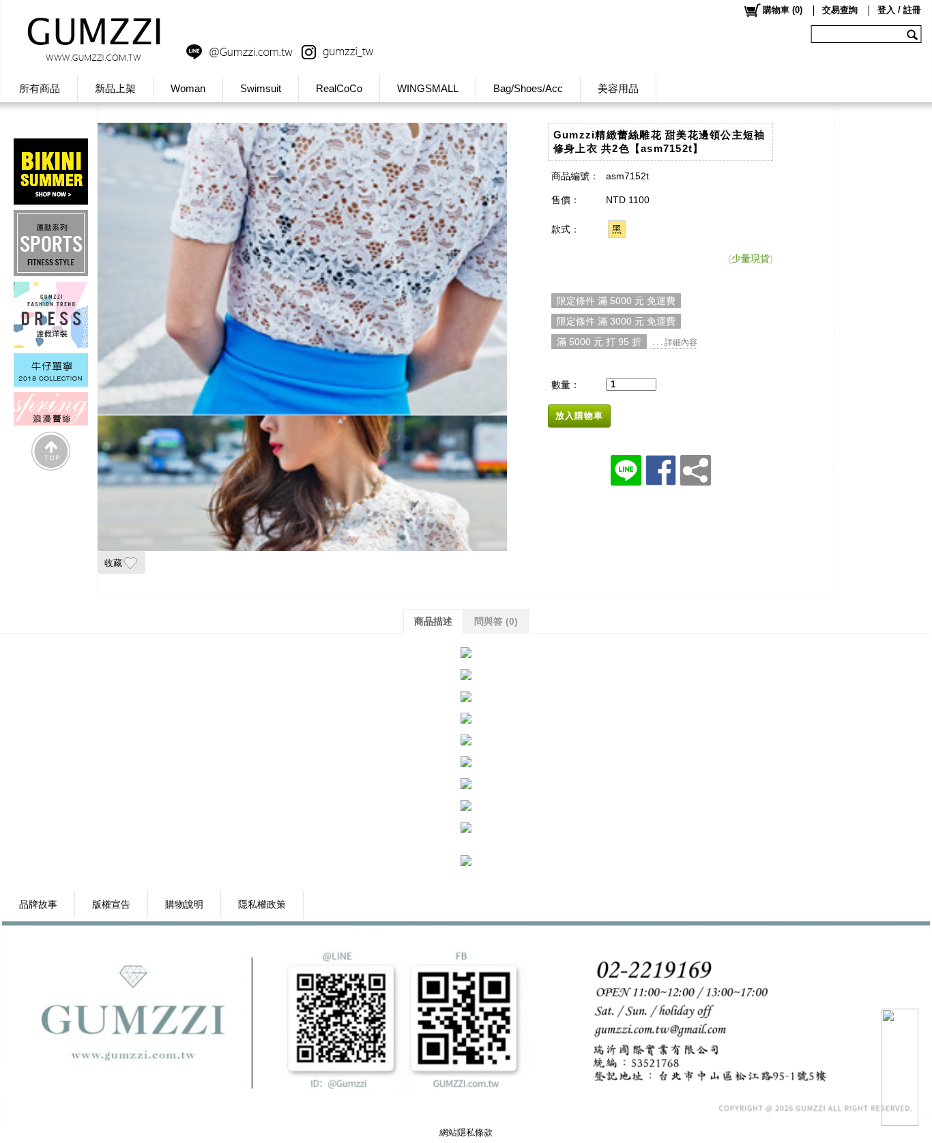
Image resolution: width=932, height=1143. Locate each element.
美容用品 (618, 88)
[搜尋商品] (914, 34)
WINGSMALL (427, 88)
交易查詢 (840, 10)
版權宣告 (111, 904)
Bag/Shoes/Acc (528, 88)
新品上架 (115, 88)
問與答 (496, 621)
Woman (188, 88)
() (782, 10)
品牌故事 (38, 904)
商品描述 (433, 621)
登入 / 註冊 (899, 10)
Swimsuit (260, 88)
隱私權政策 (262, 904)
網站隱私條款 (466, 1132)
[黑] (617, 229)
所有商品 (39, 88)
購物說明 (184, 904)
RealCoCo (339, 88)
